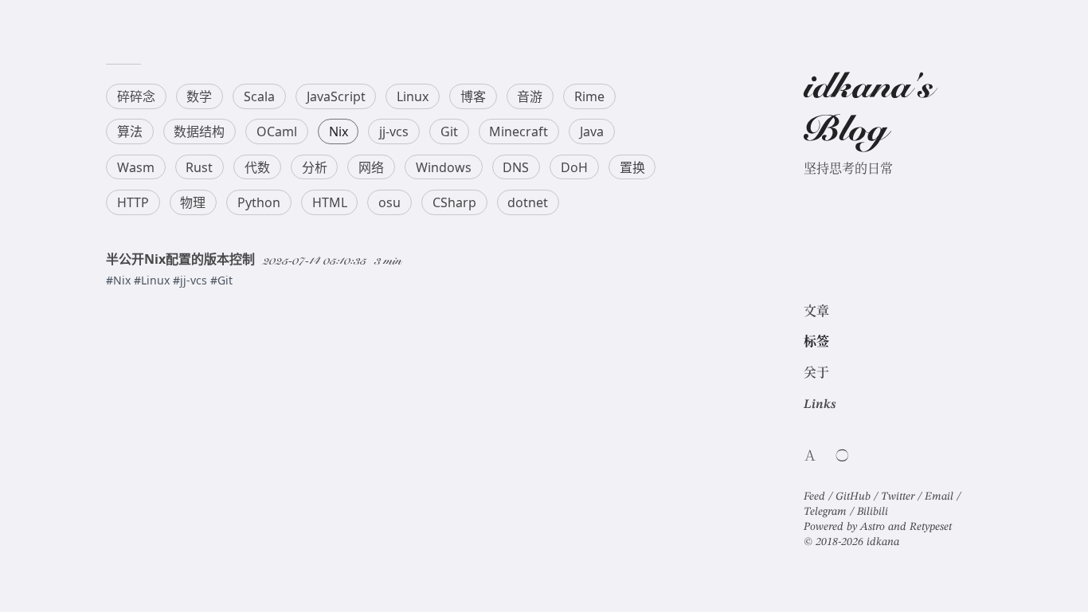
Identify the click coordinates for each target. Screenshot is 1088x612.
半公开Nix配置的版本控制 (180, 259)
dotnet (527, 202)
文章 (816, 310)
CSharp (454, 202)
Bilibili (872, 510)
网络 (371, 167)
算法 (130, 131)
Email (941, 495)
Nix (338, 131)
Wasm (136, 167)
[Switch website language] (810, 455)
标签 (816, 341)
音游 (529, 96)
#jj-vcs (191, 280)
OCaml (276, 131)
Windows (444, 167)
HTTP (133, 202)
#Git (221, 280)
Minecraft (518, 131)
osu (389, 202)
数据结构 (199, 131)
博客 (473, 96)
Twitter (899, 495)
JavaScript (336, 96)
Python (258, 202)
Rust (199, 167)
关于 (816, 372)
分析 (314, 167)
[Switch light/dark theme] (842, 455)
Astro (872, 525)
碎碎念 (136, 96)
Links (820, 403)
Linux (413, 96)
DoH (574, 167)
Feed (816, 495)
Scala (259, 96)
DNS (516, 167)
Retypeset (931, 525)
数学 (199, 96)
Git (449, 131)
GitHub (855, 495)
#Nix (120, 280)
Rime (589, 96)
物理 (192, 202)
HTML (329, 202)
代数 (257, 167)
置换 (632, 167)
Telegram (827, 510)
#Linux (153, 280)
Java (592, 131)
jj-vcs (394, 131)
